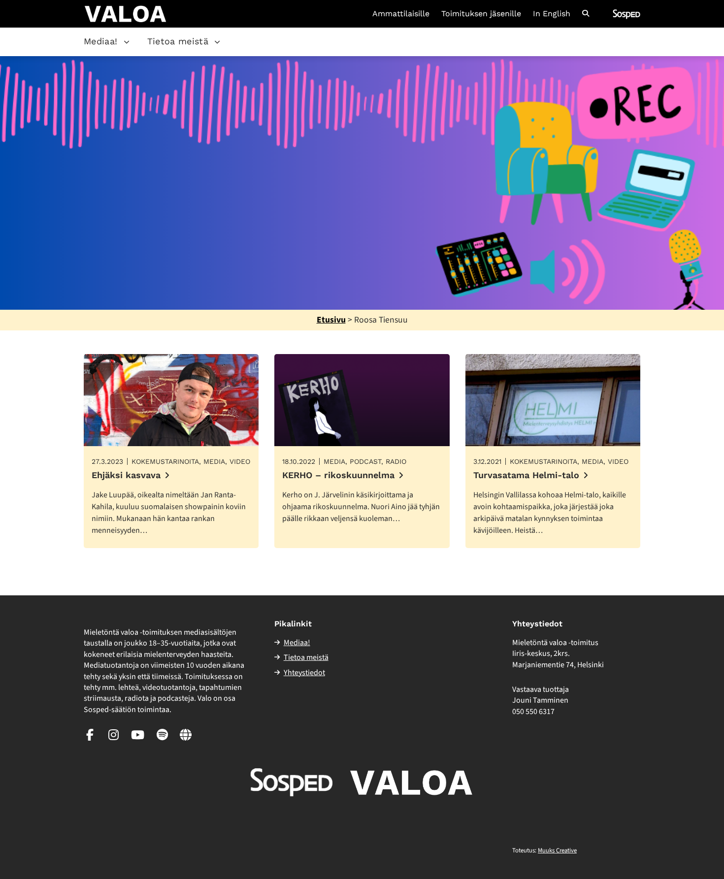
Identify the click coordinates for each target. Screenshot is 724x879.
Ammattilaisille (400, 14)
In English (551, 14)
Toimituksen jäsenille (481, 14)
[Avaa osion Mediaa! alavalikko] (127, 42)
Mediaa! (101, 41)
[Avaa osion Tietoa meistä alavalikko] (217, 42)
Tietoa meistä (178, 41)
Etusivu (331, 320)
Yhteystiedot (304, 672)
